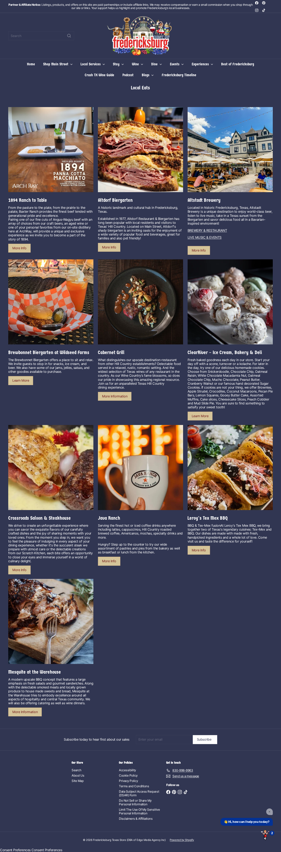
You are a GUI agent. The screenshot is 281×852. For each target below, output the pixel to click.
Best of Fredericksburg (237, 64)
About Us (78, 775)
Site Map (78, 781)
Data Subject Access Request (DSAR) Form (139, 793)
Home (31, 64)
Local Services (91, 64)
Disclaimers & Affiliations (136, 819)
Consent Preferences (15, 850)
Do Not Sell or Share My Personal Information (135, 802)
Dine (155, 64)
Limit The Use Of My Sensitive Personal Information (139, 811)
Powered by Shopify (182, 840)
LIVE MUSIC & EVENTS (205, 237)
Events (175, 64)
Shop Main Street (56, 64)
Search (76, 770)
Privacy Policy (128, 781)
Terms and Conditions (134, 786)
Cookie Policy (128, 775)
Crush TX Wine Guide (99, 75)
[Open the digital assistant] (265, 834)
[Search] (69, 35)
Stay (117, 64)
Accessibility (127, 770)
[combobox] (41, 35)
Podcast (128, 75)
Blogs (146, 75)
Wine (136, 64)
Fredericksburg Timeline (179, 75)
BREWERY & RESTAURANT (207, 230)
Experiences (201, 64)
